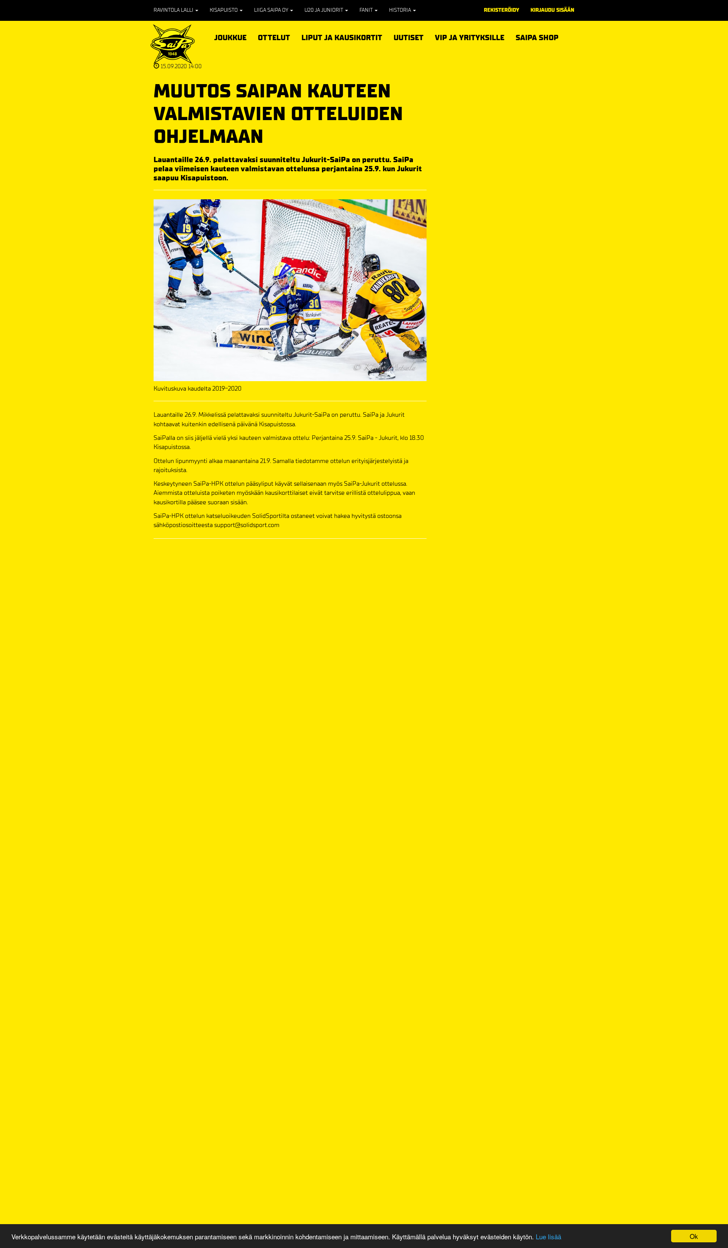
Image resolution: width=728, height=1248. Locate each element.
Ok (694, 1236)
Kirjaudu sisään (552, 10)
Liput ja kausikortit (341, 36)
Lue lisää (548, 1236)
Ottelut (274, 36)
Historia (400, 10)
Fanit (366, 10)
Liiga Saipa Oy (271, 10)
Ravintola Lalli (174, 10)
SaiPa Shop (537, 37)
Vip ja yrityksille (469, 36)
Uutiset (409, 37)
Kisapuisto (224, 10)
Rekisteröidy (501, 10)
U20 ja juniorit (324, 10)
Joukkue (230, 36)
